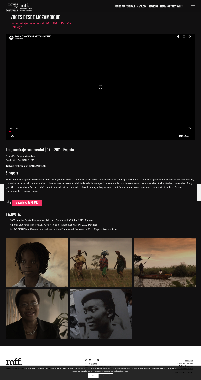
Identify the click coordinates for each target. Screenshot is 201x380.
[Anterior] (11, 86)
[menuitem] (124, 6)
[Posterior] (189, 86)
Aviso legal (189, 361)
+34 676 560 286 (94, 364)
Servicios (153, 6)
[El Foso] (199, 192)
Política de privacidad (185, 363)
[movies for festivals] (19, 6)
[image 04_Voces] (166, 263)
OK (93, 376)
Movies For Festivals (124, 6)
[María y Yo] (2, 192)
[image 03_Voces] (38, 314)
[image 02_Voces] (102, 314)
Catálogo (141, 6)
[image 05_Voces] (102, 263)
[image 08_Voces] (38, 263)
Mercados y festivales (171, 6)
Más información (106, 376)
